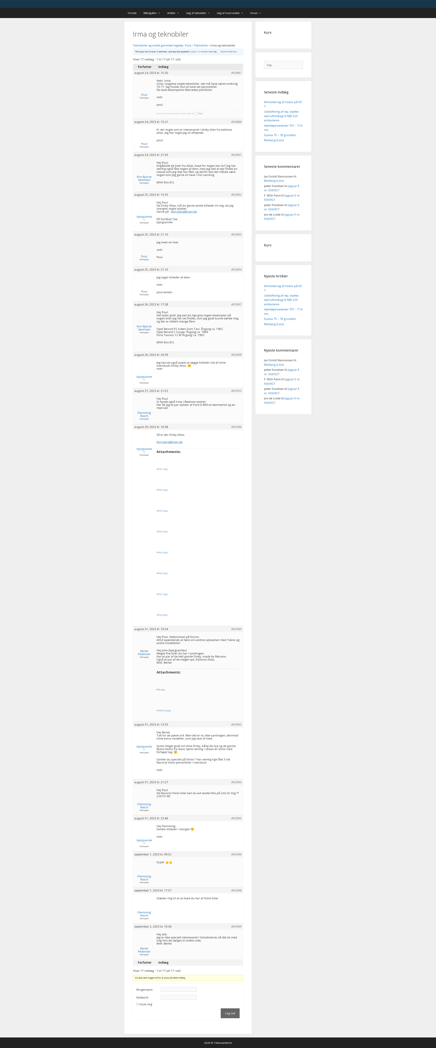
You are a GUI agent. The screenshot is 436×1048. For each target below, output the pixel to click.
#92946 (236, 426)
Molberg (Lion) (274, 140)
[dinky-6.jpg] (167, 564)
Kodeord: (142, 997)
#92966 (236, 854)
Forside (132, 13)
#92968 (236, 890)
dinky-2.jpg (162, 489)
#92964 (236, 782)
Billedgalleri (150, 13)
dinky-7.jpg (162, 594)
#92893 (236, 234)
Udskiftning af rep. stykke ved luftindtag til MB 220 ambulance (281, 116)
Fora (188, 45)
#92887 (236, 72)
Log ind (230, 1013)
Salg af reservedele (228, 13)
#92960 (236, 629)
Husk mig (145, 1004)
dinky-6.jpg (162, 573)
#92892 (236, 194)
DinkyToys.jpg (163, 710)
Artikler (171, 13)
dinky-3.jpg (162, 510)
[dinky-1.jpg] (167, 460)
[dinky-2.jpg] (167, 481)
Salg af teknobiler (196, 13)
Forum (254, 13)
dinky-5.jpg (162, 552)
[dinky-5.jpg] (167, 544)
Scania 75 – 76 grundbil (280, 135)
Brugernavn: (144, 989)
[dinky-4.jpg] (167, 523)
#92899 (236, 354)
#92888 (236, 121)
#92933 (236, 390)
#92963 (236, 724)
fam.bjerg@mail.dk (184, 212)
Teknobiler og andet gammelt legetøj (158, 45)
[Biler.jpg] (167, 681)
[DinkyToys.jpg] (167, 702)
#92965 (236, 818)
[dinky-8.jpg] (167, 606)
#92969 (236, 926)
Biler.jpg (161, 689)
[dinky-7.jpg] (167, 585)
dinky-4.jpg (162, 531)
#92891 (236, 154)
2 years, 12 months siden (202, 51)
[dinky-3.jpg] (167, 502)
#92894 (236, 269)
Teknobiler (200, 45)
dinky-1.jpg (162, 468)
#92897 (236, 304)
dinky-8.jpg (162, 614)
